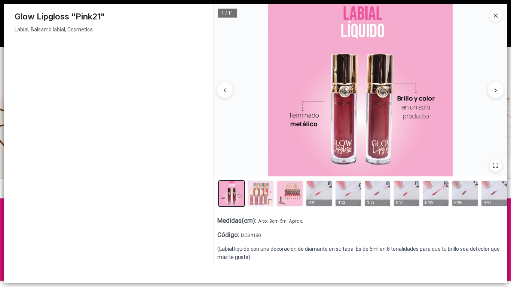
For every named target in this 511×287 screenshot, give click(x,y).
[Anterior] (225, 90)
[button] (231, 193)
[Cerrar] (495, 15)
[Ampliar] (495, 165)
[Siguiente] (495, 90)
